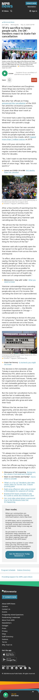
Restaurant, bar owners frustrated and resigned (20, 473)
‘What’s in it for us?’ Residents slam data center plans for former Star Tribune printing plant (19, 484)
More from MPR (8, 620)
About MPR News (8, 604)
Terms (4, 642)
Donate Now (31, 3)
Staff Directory (7, 636)
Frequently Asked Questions (13, 614)
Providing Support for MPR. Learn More (17, 577)
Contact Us (6, 609)
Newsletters (6, 623)
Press (4, 628)
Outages (5, 625)
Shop (4, 634)
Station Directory (23, 570)
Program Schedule (8, 570)
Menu (6, 11)
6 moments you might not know (20, 363)
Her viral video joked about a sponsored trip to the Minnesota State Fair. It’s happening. (19, 500)
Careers (5, 606)
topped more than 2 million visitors (19, 138)
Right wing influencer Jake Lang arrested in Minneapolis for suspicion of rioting (19, 490)
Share (34, 80)
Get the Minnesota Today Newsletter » (19, 555)
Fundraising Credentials (11, 617)
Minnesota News (8, 22)
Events (4, 612)
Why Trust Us (7, 645)
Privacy (4, 631)
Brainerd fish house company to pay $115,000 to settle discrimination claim (19, 494)
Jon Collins (5, 25)
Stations (5, 639)
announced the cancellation (14, 103)
